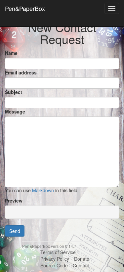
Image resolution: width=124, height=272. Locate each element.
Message (15, 111)
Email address (21, 72)
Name (11, 53)
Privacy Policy (54, 258)
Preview (13, 200)
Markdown (43, 190)
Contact (81, 265)
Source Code (54, 265)
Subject (13, 92)
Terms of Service (58, 252)
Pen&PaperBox (25, 8)
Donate (81, 258)
